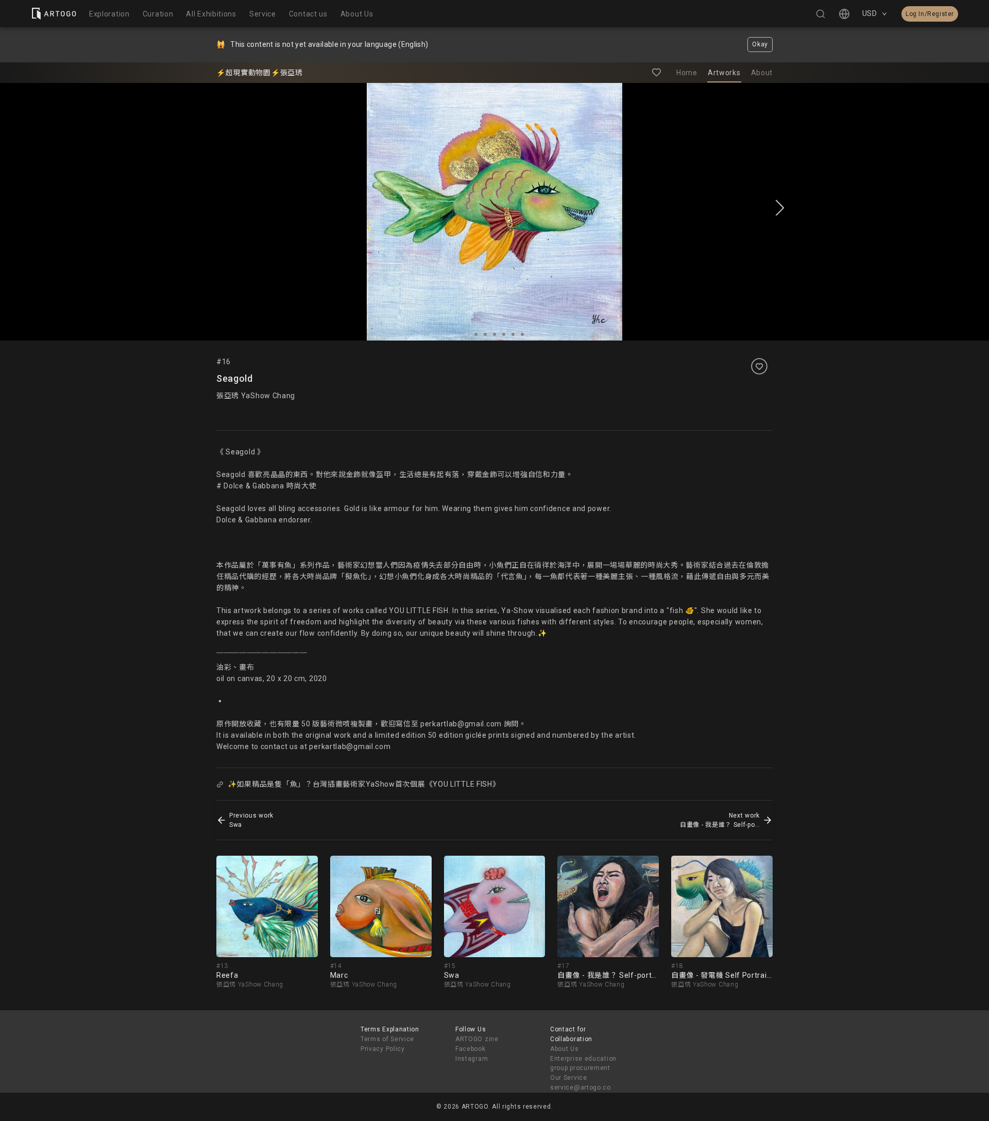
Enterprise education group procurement (583, 1063)
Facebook (470, 1048)
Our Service (568, 1077)
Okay (760, 44)
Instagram (471, 1058)
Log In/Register (930, 14)
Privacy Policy (383, 1048)
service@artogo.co (580, 1087)
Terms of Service (387, 1039)
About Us (564, 1048)
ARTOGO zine (477, 1039)
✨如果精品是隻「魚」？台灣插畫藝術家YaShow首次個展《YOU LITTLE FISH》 (364, 784)
